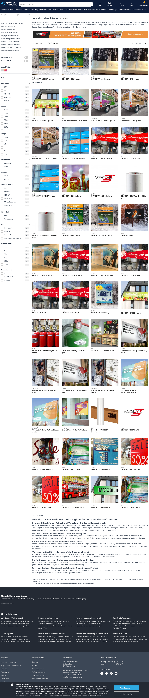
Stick (144, 10)
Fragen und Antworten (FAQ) (11, 666)
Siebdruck (136, 10)
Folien (55, 10)
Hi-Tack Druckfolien (8, 30)
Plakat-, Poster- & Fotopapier (11, 48)
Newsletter (5, 672)
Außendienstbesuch (39, 672)
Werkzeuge (112, 10)
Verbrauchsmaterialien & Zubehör (92, 10)
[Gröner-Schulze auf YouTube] (116, 674)
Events (3, 675)
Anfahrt (34, 666)
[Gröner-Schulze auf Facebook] (101, 674)
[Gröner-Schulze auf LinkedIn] (111, 674)
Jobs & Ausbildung (38, 675)
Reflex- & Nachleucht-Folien (11, 45)
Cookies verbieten (126, 694)
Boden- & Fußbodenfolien (10, 42)
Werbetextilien (7, 10)
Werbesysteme (124, 10)
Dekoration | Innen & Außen (10, 39)
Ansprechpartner (38, 669)
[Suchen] (90, 4)
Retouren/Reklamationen (40, 679)
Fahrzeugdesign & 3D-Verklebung (12, 23)
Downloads (5, 679)
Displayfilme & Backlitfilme (10, 36)
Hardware (63, 10)
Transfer (18, 10)
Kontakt (4, 669)
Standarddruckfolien (8, 27)
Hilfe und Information (8, 662)
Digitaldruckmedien (43, 10)
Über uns (35, 662)
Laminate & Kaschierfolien (10, 51)
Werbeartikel (28, 10)
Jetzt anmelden (6, 604)
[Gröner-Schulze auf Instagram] (106, 674)
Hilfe (100, 5)
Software (73, 10)
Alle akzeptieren (126, 688)
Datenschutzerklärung (97, 691)
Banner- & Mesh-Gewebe (9, 33)
